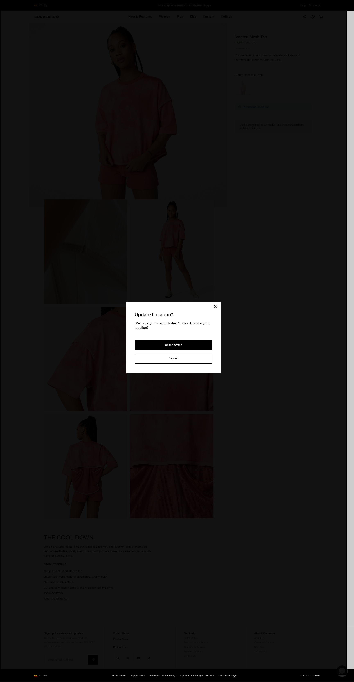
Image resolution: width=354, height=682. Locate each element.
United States (173, 345)
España (173, 358)
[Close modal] (217, 306)
